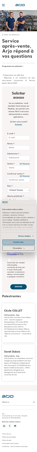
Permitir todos (18, 242)
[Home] (7, 397)
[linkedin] (4, 426)
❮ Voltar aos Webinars (10, 35)
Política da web (6, 440)
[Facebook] (10, 426)
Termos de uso (6, 434)
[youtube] (15, 426)
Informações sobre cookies (10, 443)
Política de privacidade (9, 437)
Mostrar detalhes (24, 236)
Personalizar (17, 248)
